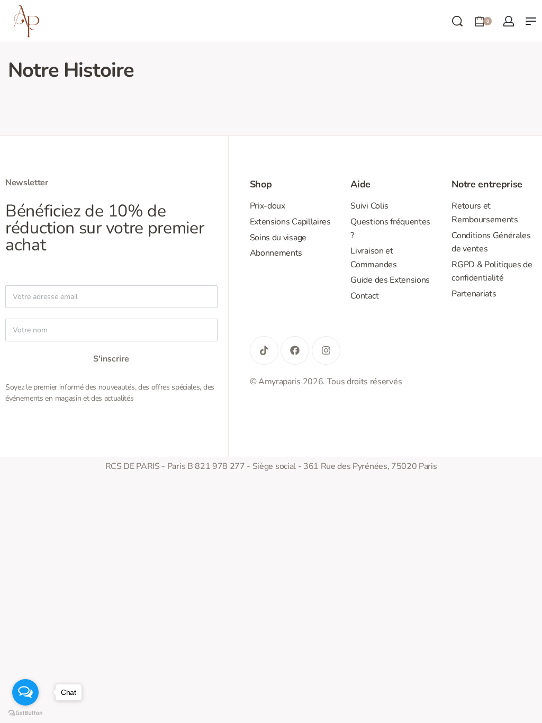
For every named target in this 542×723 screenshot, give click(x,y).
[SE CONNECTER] (508, 21)
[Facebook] (295, 350)
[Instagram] (326, 350)
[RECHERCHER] (457, 21)
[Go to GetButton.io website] (25, 712)
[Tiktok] (264, 350)
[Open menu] (531, 21)
